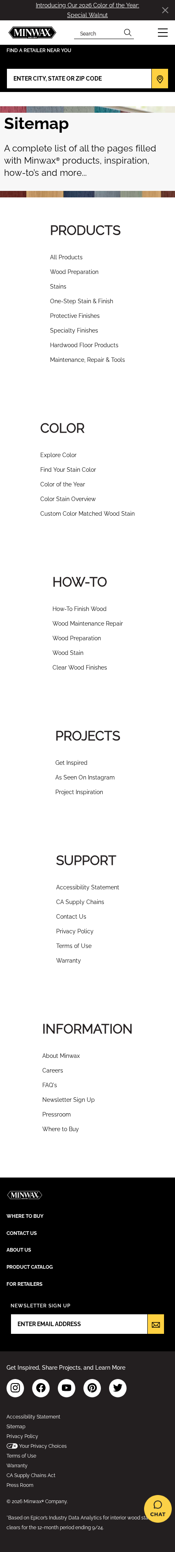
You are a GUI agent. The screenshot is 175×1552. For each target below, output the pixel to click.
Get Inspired (71, 763)
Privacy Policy (75, 931)
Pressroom (56, 1114)
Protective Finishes (75, 316)
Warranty (68, 960)
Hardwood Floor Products (84, 345)
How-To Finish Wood (79, 609)
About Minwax (61, 1056)
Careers (52, 1070)
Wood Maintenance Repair (87, 623)
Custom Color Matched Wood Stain (87, 513)
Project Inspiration (79, 792)
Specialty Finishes (74, 330)
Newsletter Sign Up (68, 1100)
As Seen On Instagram (85, 777)
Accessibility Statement (87, 887)
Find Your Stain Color (68, 469)
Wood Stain (67, 653)
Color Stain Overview (68, 499)
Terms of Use (74, 946)
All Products (66, 257)
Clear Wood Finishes (79, 667)
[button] (163, 32)
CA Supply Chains (80, 902)
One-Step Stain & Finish (81, 301)
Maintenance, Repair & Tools (87, 360)
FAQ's (49, 1085)
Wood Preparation (74, 272)
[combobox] (98, 32)
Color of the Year (62, 484)
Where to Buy (60, 1129)
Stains (58, 286)
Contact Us (71, 916)
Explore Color (58, 455)
